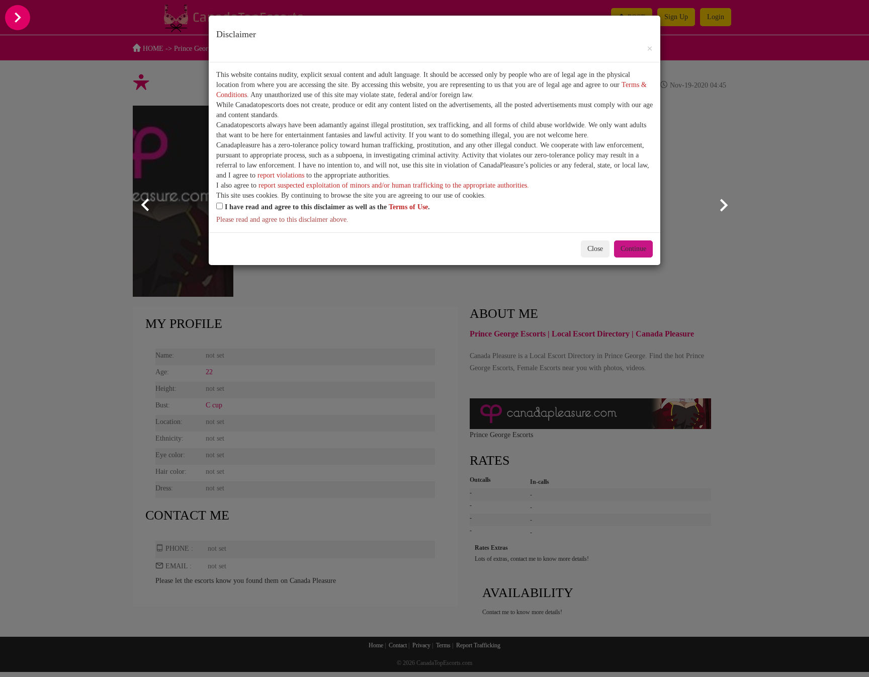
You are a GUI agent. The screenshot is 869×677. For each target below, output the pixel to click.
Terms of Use (408, 207)
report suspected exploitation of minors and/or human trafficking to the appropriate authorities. (393, 185)
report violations (280, 175)
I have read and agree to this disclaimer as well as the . (326, 207)
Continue (633, 248)
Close (595, 248)
